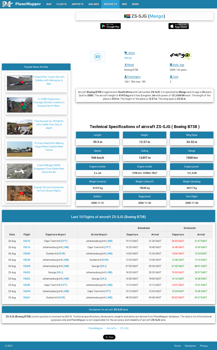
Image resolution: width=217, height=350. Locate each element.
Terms (179, 345)
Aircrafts (111, 328)
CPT (64, 241)
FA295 (26, 285)
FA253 (26, 272)
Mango (156, 16)
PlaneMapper (95, 328)
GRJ (103, 266)
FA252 (26, 278)
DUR (61, 253)
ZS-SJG (124, 328)
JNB (109, 241)
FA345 (26, 253)
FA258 (26, 266)
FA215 (26, 241)
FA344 (26, 259)
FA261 (26, 297)
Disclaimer (192, 345)
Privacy (206, 345)
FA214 (26, 247)
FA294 (26, 291)
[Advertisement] (145, 40)
